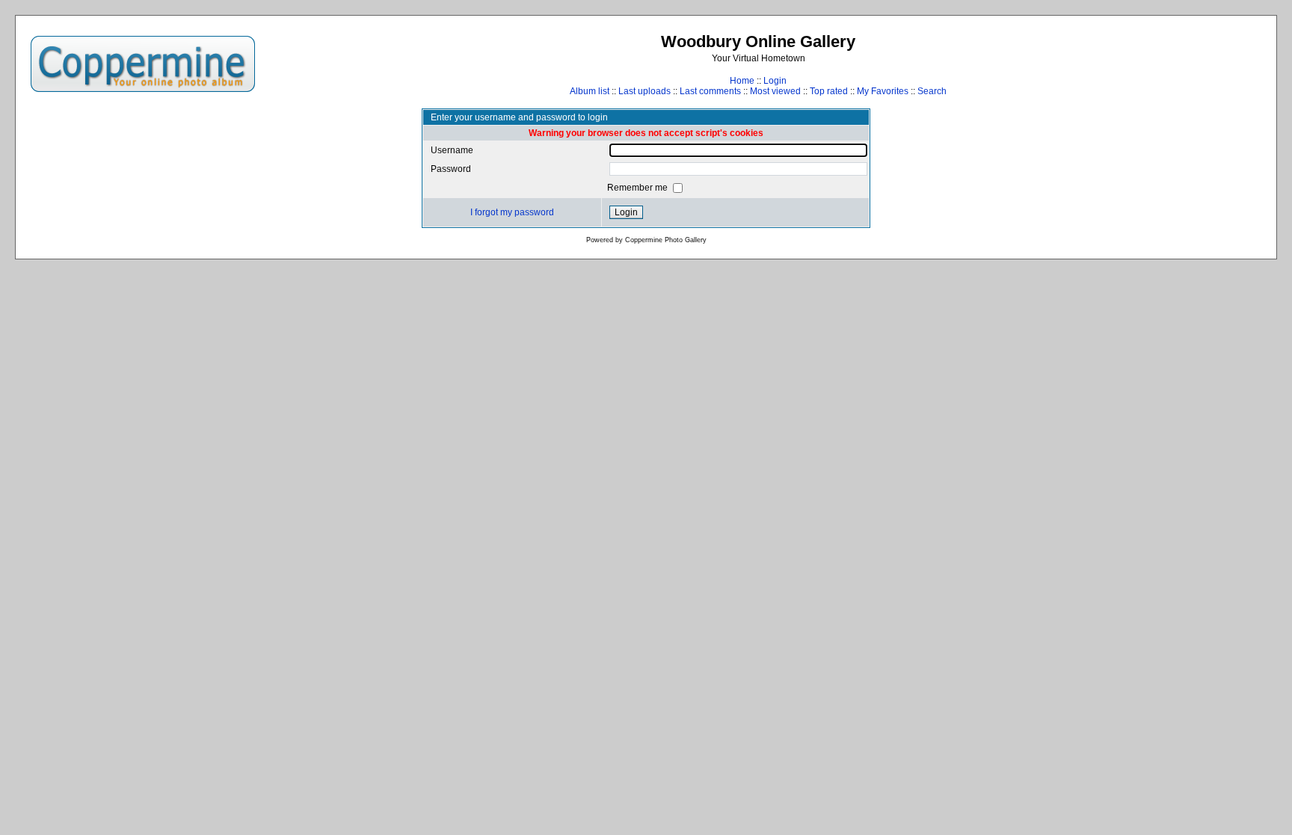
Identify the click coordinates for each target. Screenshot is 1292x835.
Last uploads (644, 91)
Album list (589, 91)
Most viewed (775, 91)
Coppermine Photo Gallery (666, 240)
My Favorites (882, 91)
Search (932, 91)
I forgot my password (512, 212)
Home (742, 81)
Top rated (829, 91)
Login (775, 81)
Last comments (710, 91)
